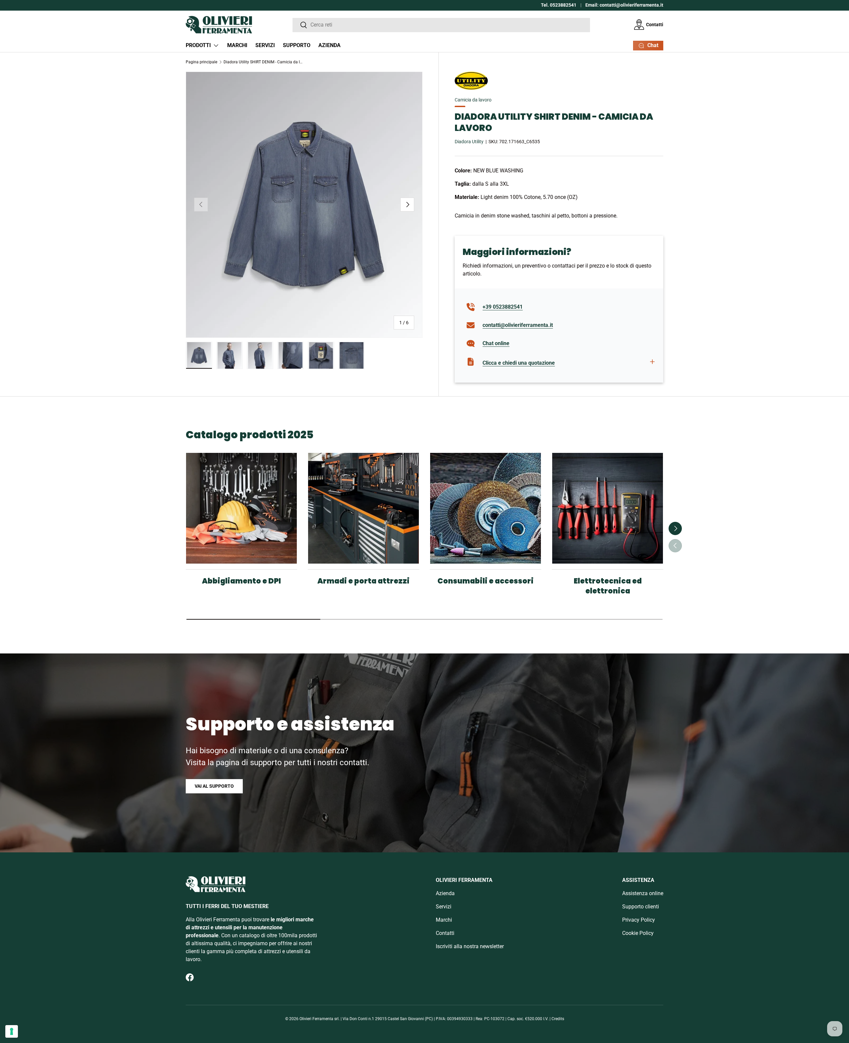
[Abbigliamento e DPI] (241, 508)
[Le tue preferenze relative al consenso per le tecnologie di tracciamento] (11, 1031)
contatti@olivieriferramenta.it (518, 325)
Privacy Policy (638, 920)
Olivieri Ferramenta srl (319, 1018)
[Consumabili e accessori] (485, 508)
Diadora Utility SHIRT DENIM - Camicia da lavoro (263, 62)
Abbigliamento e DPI (241, 581)
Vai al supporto (214, 786)
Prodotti (198, 45)
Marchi (237, 45)
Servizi (265, 45)
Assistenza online (642, 893)
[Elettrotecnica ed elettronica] (607, 508)
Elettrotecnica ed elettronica (608, 586)
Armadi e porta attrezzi (363, 581)
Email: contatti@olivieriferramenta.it (624, 5)
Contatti (654, 24)
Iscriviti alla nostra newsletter (470, 946)
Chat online (496, 343)
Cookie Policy (638, 933)
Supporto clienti (640, 906)
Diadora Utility (469, 141)
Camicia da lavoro (473, 99)
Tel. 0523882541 (558, 5)
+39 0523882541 (503, 307)
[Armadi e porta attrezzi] (363, 508)
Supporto (296, 45)
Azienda (329, 45)
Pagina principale (201, 62)
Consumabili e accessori (485, 581)
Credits (558, 1018)
